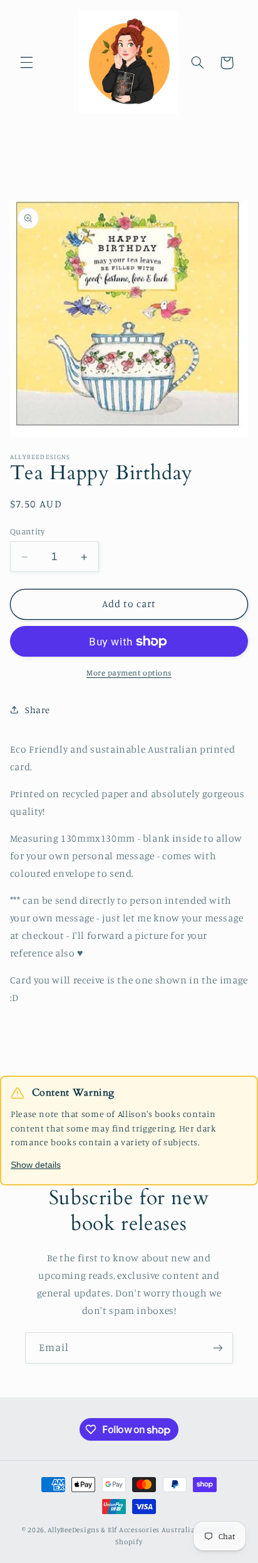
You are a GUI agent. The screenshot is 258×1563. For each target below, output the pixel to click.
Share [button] (37, 709)
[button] (26, 62)
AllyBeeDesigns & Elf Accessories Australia (121, 1529)
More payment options (129, 672)
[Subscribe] (218, 1347)
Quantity (27, 531)
